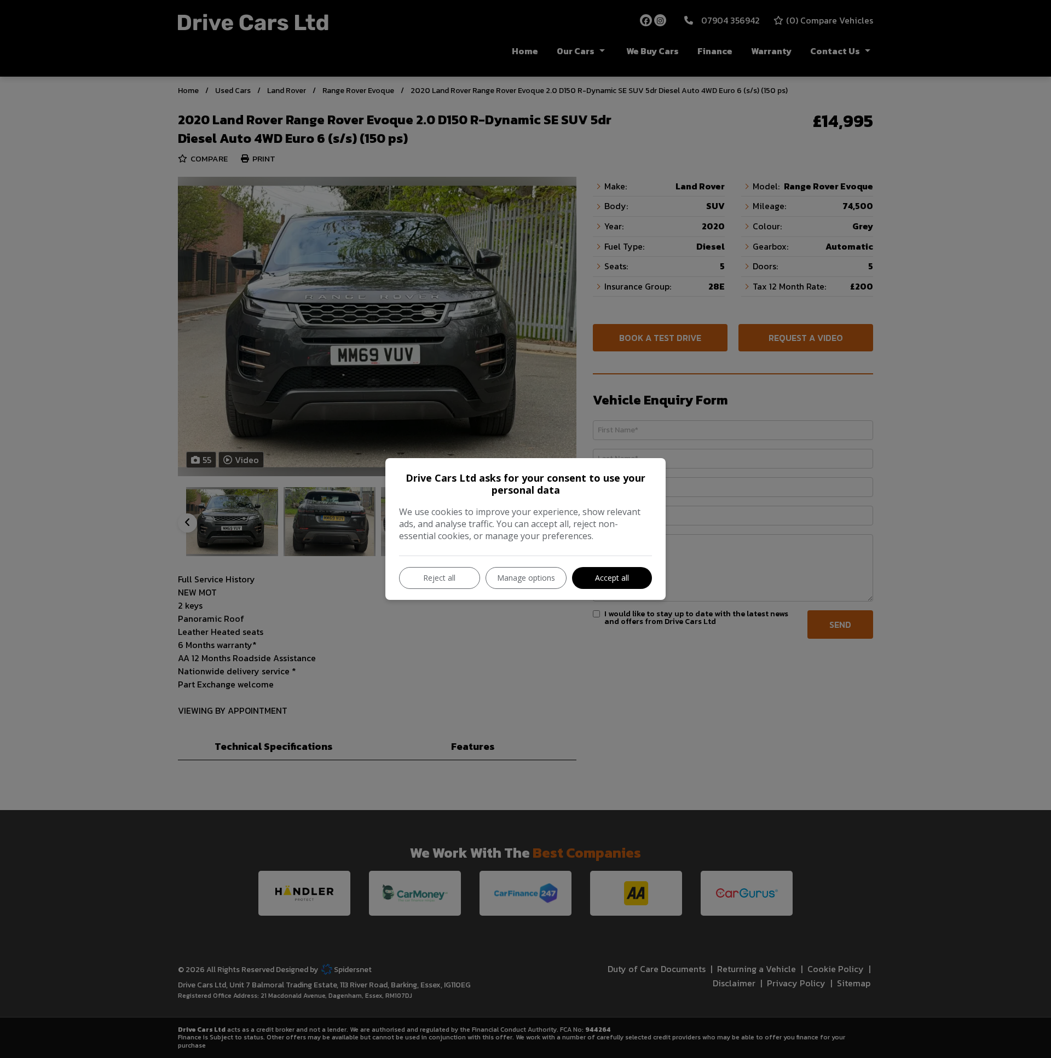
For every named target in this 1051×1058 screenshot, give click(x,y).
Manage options (526, 578)
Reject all (439, 578)
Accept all (612, 578)
